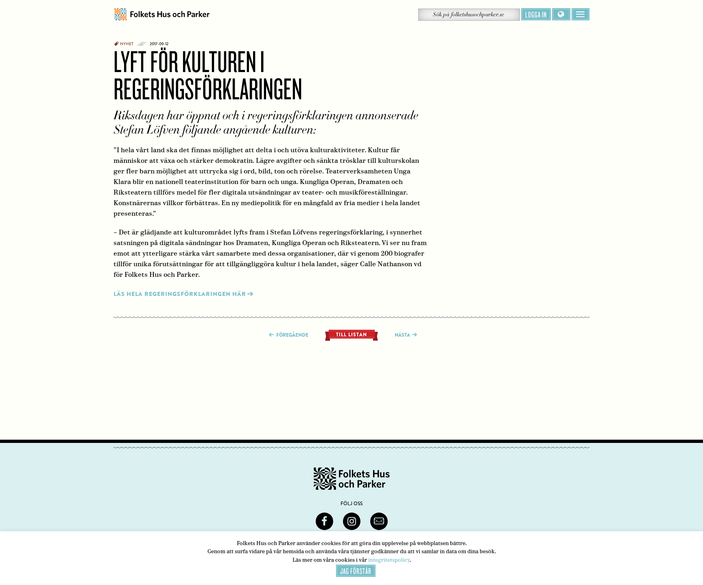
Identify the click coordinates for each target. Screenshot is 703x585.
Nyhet (126, 44)
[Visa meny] (580, 14)
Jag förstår (355, 570)
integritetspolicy (389, 560)
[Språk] (561, 14)
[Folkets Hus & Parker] (162, 14)
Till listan (351, 334)
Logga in (536, 14)
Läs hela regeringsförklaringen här (180, 294)
